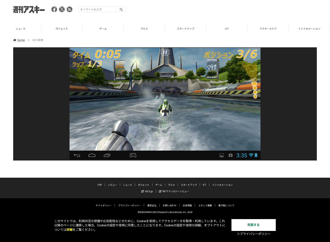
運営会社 (151, 205)
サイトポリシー (104, 205)
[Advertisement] (247, 10)
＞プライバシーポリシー (253, 234)
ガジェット (62, 28)
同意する (253, 225)
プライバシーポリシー (129, 205)
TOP (99, 184)
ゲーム (103, 28)
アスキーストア (268, 28)
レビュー (112, 184)
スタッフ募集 (205, 205)
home (21, 40)
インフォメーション (309, 28)
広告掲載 (187, 205)
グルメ (144, 28)
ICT (227, 28)
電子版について (226, 205)
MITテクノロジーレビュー (176, 191)
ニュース (20, 28)
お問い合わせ (169, 205)
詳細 (69, 230)
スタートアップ (185, 28)
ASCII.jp (149, 191)
